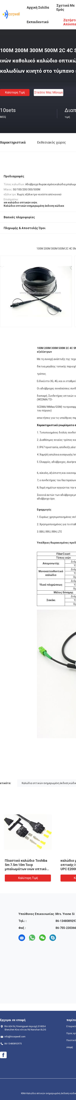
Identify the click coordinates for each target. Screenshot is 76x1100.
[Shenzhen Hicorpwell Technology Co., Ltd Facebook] (3, 1055)
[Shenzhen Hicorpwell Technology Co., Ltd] (11, 14)
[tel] (63, 937)
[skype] (52, 937)
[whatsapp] (32, 937)
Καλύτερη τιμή (15, 92)
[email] (21, 937)
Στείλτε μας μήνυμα (48, 92)
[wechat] (42, 937)
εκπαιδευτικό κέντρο (38, 24)
